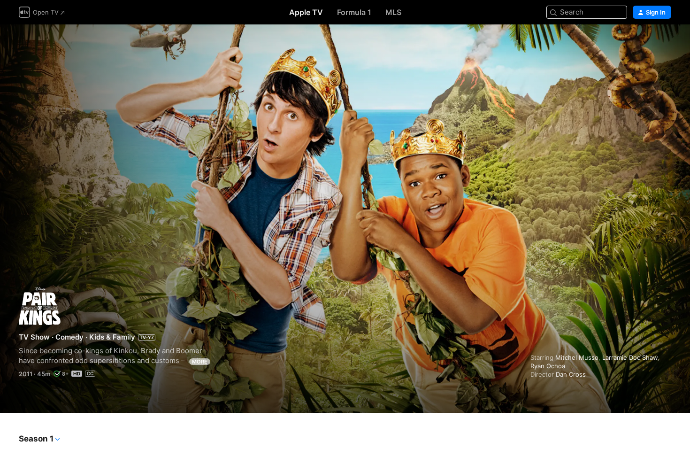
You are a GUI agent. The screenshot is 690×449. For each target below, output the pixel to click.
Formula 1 (354, 12)
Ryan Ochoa (547, 366)
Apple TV (306, 12)
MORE (199, 361)
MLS (393, 12)
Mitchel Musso (576, 357)
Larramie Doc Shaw (630, 357)
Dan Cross (571, 374)
